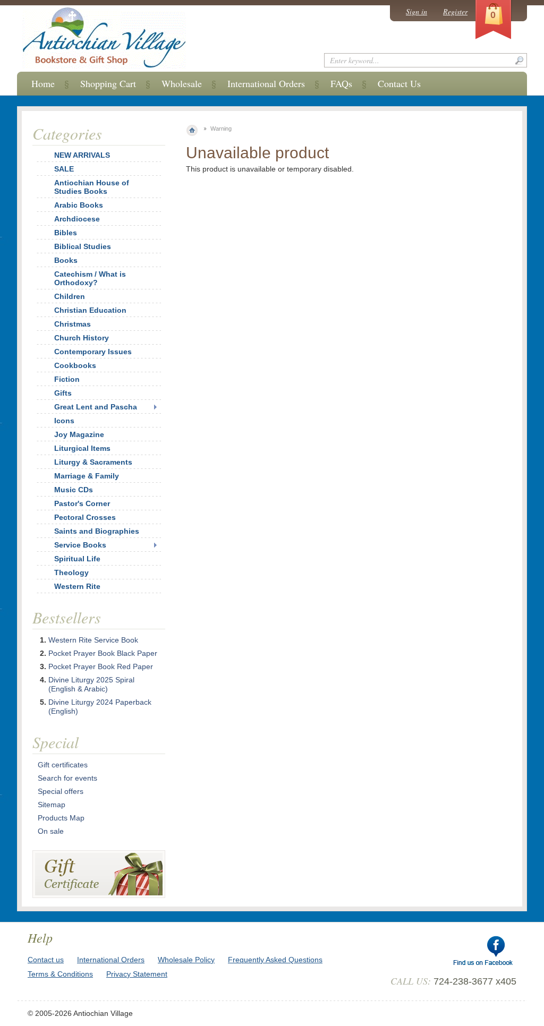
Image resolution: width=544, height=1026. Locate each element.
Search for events (67, 778)
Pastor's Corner (82, 503)
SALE (64, 169)
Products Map (61, 818)
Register (455, 11)
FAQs (341, 83)
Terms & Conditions (60, 974)
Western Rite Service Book (93, 640)
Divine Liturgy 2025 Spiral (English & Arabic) (91, 684)
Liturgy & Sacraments (93, 462)
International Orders (266, 83)
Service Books (80, 545)
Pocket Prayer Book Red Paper (100, 666)
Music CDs (73, 489)
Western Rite (77, 586)
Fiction (67, 379)
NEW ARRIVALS (82, 155)
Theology (71, 572)
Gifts (63, 393)
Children (69, 296)
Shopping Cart (108, 83)
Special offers (60, 791)
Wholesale (182, 83)
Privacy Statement (136, 974)
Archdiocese (77, 219)
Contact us (46, 959)
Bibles (65, 232)
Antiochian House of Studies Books (91, 186)
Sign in (416, 11)
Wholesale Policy (186, 959)
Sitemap (51, 804)
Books (66, 260)
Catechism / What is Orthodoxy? (90, 278)
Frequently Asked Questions (275, 959)
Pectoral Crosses (85, 517)
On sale (51, 831)
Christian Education (90, 310)
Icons (64, 420)
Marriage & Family (86, 476)
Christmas (72, 324)
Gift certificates (63, 764)
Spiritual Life (77, 558)
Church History (81, 338)
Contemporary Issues (93, 351)
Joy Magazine (79, 434)
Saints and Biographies (96, 531)
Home (43, 83)
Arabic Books (78, 205)
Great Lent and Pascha (95, 407)
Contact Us (399, 83)
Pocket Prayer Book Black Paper (102, 653)
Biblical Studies (82, 246)
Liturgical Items (82, 448)
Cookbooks (75, 365)
